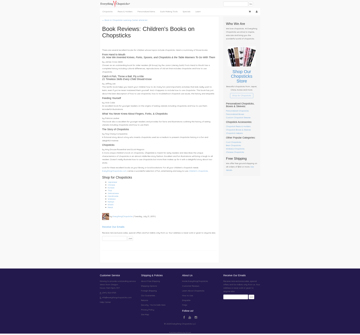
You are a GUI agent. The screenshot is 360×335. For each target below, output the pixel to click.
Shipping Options (149, 286)
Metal (110, 207)
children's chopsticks (198, 171)
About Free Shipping (150, 281)
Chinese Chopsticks (235, 152)
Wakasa (111, 199)
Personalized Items (146, 11)
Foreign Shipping (149, 290)
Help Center (105, 302)
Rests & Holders (125, 11)
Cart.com (188, 332)
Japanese (112, 182)
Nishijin (111, 201)
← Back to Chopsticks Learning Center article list (124, 20)
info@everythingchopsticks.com (117, 297)
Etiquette (186, 300)
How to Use (187, 295)
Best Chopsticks (233, 145)
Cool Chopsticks (233, 142)
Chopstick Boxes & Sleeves (238, 129)
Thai (110, 190)
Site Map (145, 314)
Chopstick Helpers (234, 133)
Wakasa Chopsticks (235, 148)
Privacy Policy (147, 309)
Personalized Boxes (235, 114)
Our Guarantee (148, 295)
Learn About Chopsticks (193, 290)
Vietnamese (113, 193)
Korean (111, 187)
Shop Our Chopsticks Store (241, 76)
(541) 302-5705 (109, 292)
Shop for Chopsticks (241, 95)
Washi (110, 204)
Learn (198, 11)
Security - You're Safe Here (153, 305)
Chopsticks (107, 11)
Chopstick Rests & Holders (238, 126)
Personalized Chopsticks (237, 111)
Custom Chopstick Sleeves (238, 117)
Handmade (113, 196)
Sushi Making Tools (169, 11)
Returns (144, 300)
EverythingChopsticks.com (114, 171)
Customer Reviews (190, 286)
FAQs (184, 305)
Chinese (111, 185)
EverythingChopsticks (123, 216)
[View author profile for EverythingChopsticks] (105, 216)
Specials (186, 11)
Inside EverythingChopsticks (195, 281)
